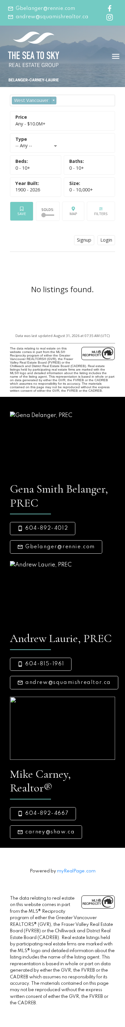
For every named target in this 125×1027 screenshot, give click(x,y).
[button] (41, 9)
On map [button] (73, 211)
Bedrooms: (22, 168)
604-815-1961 (44, 664)
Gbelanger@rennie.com (45, 8)
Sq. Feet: (81, 190)
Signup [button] (84, 240)
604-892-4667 (47, 813)
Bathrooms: (76, 168)
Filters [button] (101, 211)
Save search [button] (21, 211)
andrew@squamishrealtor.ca (52, 17)
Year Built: (27, 190)
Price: (30, 124)
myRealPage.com (76, 871)
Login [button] (106, 240)
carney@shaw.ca (50, 832)
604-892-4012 (46, 528)
